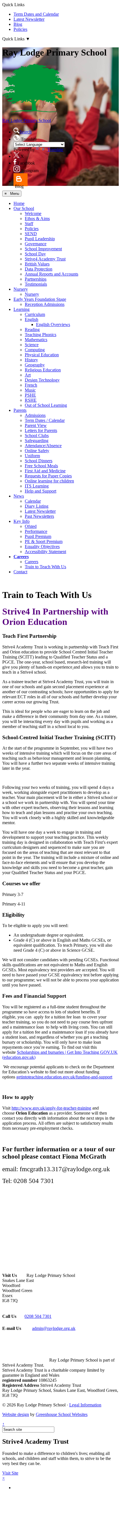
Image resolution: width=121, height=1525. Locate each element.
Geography (35, 364)
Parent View (36, 425)
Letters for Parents (41, 430)
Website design (15, 1414)
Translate (55, 149)
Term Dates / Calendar (45, 420)
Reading (32, 329)
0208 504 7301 (37, 1316)
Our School (24, 208)
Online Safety (37, 450)
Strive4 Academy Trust (45, 259)
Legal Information (85, 1404)
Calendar (33, 501)
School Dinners (38, 460)
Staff (29, 223)
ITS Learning (37, 486)
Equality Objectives (42, 546)
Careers (21, 556)
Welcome (33, 213)
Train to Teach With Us (45, 566)
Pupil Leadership (40, 238)
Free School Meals (41, 465)
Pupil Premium (38, 536)
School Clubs (37, 435)
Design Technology (42, 380)
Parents (20, 410)
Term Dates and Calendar (36, 14)
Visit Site (10, 1473)
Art (28, 375)
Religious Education (43, 370)
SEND (31, 233)
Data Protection (38, 269)
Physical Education (42, 354)
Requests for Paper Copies (48, 475)
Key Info (22, 521)
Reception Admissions (44, 304)
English (31, 319)
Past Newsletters (39, 516)
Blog (18, 24)
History (31, 359)
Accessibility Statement (45, 551)
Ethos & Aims (37, 218)
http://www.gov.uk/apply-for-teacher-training (51, 1108)
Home (19, 203)
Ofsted (31, 526)
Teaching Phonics (40, 334)
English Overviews (53, 324)
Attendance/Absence (43, 445)
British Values (37, 264)
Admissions (35, 415)
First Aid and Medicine (45, 470)
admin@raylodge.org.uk (53, 1328)
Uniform (32, 455)
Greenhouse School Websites (62, 1414)
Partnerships (35, 279)
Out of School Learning (46, 405)
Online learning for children (49, 481)
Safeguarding (36, 440)
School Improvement (43, 248)
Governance (35, 243)
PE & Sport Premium (43, 541)
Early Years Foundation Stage (40, 299)
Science (32, 344)
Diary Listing (36, 506)
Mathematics (36, 339)
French (31, 385)
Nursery (21, 289)
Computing (35, 349)
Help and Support (40, 491)
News (19, 496)
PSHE (30, 395)
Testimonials (36, 284)
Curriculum (35, 314)
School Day (35, 253)
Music (30, 390)
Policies (20, 29)
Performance (36, 531)
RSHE (31, 400)
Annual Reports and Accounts (51, 274)
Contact (20, 571)
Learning (22, 309)
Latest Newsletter (29, 19)
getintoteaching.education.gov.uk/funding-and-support (64, 1077)
